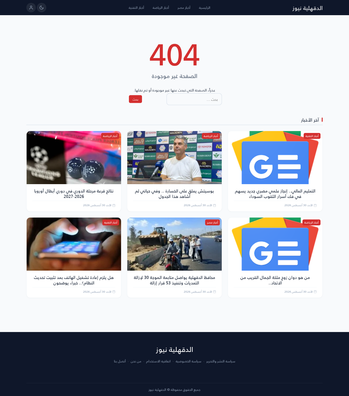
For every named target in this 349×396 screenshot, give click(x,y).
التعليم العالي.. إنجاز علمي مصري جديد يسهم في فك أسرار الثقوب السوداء (275, 193)
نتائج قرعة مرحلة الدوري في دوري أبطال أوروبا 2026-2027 (73, 193)
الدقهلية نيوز (307, 7)
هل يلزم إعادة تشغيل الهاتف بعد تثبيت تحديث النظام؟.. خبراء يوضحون (74, 280)
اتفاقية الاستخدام (158, 361)
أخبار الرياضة (161, 7)
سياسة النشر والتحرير (220, 361)
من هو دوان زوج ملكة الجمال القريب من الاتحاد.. (275, 280)
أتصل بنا (120, 361)
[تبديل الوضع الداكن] (41, 7)
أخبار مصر (184, 7)
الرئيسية (204, 7)
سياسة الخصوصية (188, 361)
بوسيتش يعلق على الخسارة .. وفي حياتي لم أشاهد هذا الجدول (174, 193)
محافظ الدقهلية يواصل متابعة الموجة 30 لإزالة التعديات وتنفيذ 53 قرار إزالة (174, 280)
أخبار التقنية (136, 7)
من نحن (136, 361)
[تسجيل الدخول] (31, 7)
